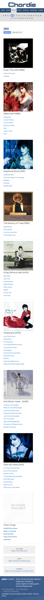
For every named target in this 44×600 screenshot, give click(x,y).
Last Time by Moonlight (11, 416)
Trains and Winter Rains (11, 410)
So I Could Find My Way (11, 468)
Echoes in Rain (8, 473)
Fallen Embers (8, 284)
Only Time (7, 279)
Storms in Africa (9, 125)
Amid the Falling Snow (11, 361)
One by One (7, 292)
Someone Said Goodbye (12, 353)
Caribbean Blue (9, 175)
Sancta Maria (8, 482)
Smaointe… (8, 539)
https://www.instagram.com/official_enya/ (19, 571)
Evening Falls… (9, 534)
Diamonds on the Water (11, 487)
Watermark (7, 117)
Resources (33, 10)
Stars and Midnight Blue (12, 421)
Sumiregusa (8, 350)
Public (19, 10)
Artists (14, 10)
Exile (5, 128)
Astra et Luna (8, 485)
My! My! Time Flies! (10, 427)
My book (26, 10)
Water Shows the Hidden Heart (14, 364)
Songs (8, 10)
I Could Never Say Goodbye (13, 476)
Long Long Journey (10, 347)
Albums (7, 32)
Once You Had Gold (10, 232)
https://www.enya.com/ (19, 551)
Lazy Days (7, 295)
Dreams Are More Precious (13, 413)
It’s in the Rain (8, 342)
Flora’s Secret (8, 281)
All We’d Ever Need (10, 528)
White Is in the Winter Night (13, 408)
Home (3, 10)
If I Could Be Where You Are (13, 344)
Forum (41, 10)
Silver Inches (8, 287)
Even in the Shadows (10, 471)
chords (29, 594)
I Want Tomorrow (9, 73)
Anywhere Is (8, 227)
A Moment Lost (9, 356)
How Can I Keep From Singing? (14, 177)
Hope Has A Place (10, 537)
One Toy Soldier (9, 419)
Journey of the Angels (11, 405)
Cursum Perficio (9, 120)
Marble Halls (8, 186)
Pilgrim (6, 290)
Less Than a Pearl (9, 336)
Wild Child (7, 276)
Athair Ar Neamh (10, 531)
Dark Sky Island (9, 479)
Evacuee (6, 183)
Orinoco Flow (8, 131)
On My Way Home (9, 235)
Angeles (6, 180)
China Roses (8, 229)
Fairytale (6, 76)
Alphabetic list (17, 32)
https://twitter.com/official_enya (19, 561)
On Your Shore (8, 123)
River (5, 134)
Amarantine (7, 339)
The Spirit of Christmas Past (13, 424)
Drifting (6, 358)
